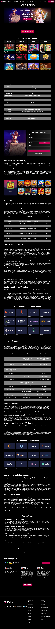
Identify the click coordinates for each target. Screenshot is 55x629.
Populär (8, 41)
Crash (33, 41)
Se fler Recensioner (27, 584)
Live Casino (21, 41)
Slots (45, 41)
